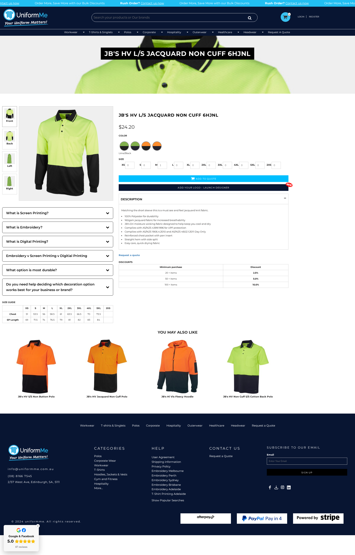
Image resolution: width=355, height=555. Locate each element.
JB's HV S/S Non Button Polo (36, 396)
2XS (269, 164)
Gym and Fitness (105, 479)
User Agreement (163, 457)
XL (188, 164)
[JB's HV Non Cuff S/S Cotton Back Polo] (248, 367)
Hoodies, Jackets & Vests (110, 474)
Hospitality (173, 425)
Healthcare (216, 425)
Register (314, 16)
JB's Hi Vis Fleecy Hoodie (177, 396)
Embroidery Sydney (165, 480)
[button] (74, 32)
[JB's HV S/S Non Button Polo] (36, 367)
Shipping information (166, 462)
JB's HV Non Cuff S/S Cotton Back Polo (248, 396)
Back (9, 143)
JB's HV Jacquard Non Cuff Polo (107, 396)
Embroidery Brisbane (166, 485)
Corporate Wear (105, 460)
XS (123, 164)
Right (9, 188)
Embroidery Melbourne (168, 471)
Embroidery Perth (164, 475)
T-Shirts (99, 470)
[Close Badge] (38, 526)
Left (9, 165)
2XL (204, 164)
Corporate (153, 425)
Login (301, 16)
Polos (135, 425)
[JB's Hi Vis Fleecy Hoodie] (177, 367)
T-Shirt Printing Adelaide (169, 494)
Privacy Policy (161, 466)
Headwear (238, 425)
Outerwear (194, 425)
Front (9, 120)
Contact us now (110, 3)
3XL (220, 164)
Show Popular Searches (168, 500)
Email (270, 454)
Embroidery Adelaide (166, 489)
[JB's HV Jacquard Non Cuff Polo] (107, 367)
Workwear (87, 425)
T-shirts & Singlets (113, 425)
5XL (252, 164)
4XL (236, 164)
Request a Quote (263, 425)
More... (98, 488)
